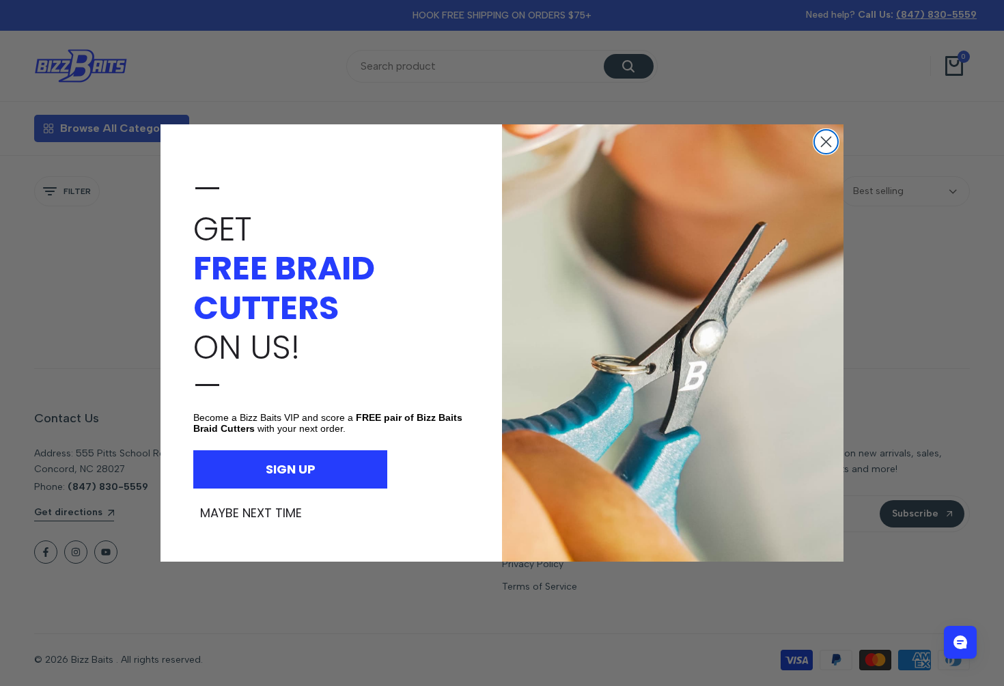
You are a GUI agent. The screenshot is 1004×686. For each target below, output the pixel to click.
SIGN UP (291, 469)
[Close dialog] (826, 142)
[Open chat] (960, 642)
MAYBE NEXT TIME (251, 513)
